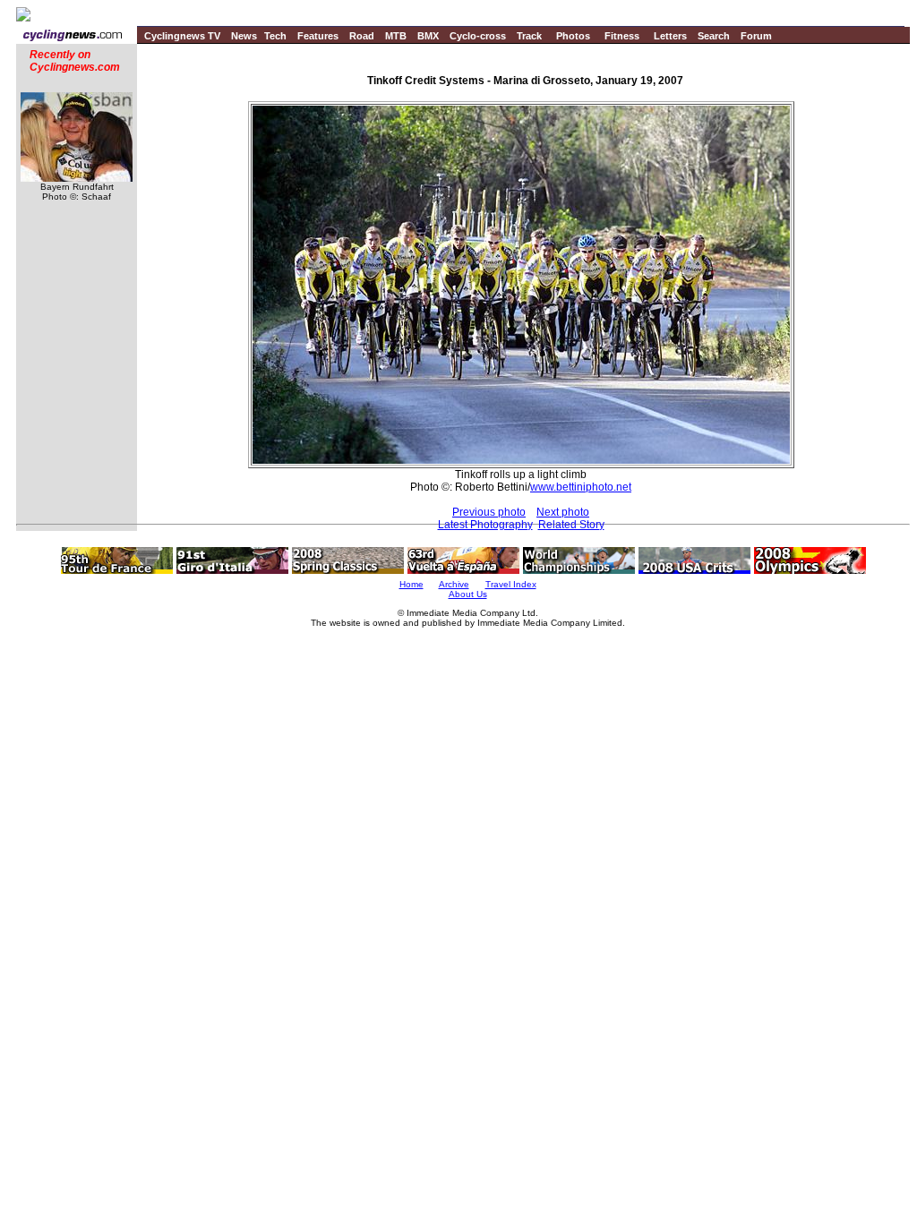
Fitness (621, 35)
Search (714, 35)
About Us (468, 594)
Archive (454, 584)
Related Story (571, 524)
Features (318, 35)
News (244, 35)
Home (411, 584)
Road (361, 35)
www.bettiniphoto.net (580, 487)
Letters (670, 35)
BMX (428, 35)
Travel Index (510, 584)
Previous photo (489, 512)
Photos (573, 35)
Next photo (562, 512)
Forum (756, 35)
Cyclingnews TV (182, 35)
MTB (396, 35)
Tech (275, 35)
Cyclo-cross (478, 35)
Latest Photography (485, 524)
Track (529, 35)
